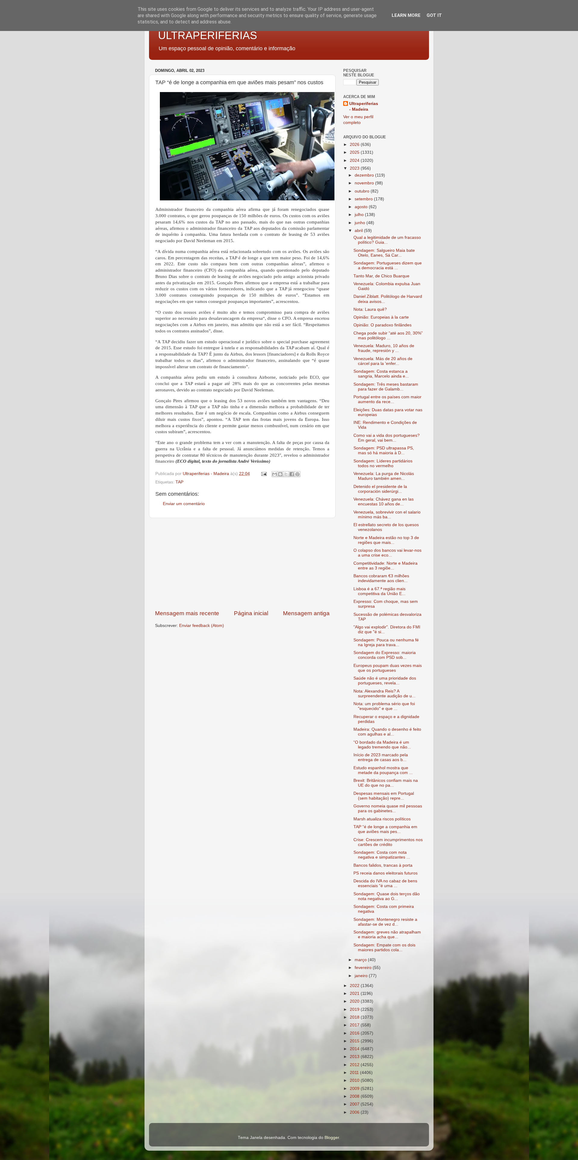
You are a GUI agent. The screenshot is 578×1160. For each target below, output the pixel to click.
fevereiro (364, 967)
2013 (355, 1056)
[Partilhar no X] (286, 474)
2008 (355, 1096)
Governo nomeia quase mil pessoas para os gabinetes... (387, 808)
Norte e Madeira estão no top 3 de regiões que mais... (386, 540)
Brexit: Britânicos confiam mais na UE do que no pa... (385, 783)
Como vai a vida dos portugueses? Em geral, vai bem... (386, 438)
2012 (355, 1065)
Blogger (332, 1137)
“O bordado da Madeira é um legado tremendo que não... (382, 744)
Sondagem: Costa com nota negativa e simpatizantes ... (381, 854)
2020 (355, 1001)
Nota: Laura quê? (370, 309)
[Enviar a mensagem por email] (275, 474)
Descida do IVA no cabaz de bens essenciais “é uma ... (385, 883)
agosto (362, 207)
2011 (355, 1072)
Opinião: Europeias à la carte (381, 317)
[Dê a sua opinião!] (280, 474)
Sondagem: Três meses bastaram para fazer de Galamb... (385, 386)
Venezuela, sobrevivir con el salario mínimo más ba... (387, 514)
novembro (365, 183)
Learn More (406, 15)
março (361, 960)
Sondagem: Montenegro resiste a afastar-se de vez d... (385, 922)
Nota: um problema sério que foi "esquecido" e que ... (384, 706)
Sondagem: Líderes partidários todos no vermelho (382, 463)
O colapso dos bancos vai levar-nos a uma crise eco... (387, 552)
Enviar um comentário (184, 503)
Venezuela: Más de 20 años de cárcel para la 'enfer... (382, 361)
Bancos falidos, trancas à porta (382, 865)
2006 (355, 1112)
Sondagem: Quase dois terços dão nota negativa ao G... (386, 896)
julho (360, 214)
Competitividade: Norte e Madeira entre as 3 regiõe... (385, 565)
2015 (355, 1041)
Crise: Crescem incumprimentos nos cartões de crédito (388, 842)
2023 (355, 168)
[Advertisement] (242, 563)
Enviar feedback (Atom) (201, 625)
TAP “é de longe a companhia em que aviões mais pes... (385, 829)
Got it (434, 15)
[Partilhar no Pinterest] (297, 474)
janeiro (362, 975)
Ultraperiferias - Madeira (363, 106)
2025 (355, 152)
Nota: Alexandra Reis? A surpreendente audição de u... (384, 693)
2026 (355, 144)
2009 (355, 1088)
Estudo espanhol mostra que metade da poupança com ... (383, 770)
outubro (363, 191)
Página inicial (251, 613)
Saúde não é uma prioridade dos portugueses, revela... (384, 680)
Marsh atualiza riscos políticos (382, 819)
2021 (355, 993)
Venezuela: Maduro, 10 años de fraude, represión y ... (383, 348)
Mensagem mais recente (187, 613)
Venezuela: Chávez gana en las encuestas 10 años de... (383, 501)
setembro (364, 199)
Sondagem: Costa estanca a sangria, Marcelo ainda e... (381, 373)
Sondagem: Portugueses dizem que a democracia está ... (387, 265)
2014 (355, 1049)
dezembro (365, 175)
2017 (355, 1025)
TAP (179, 482)
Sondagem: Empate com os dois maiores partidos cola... (384, 947)
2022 (355, 985)
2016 (355, 1033)
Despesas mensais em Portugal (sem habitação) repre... (383, 796)
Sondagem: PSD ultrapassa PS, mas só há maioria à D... (383, 450)
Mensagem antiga (306, 613)
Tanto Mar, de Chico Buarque (381, 276)
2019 (355, 1009)
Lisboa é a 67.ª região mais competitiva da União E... (379, 591)
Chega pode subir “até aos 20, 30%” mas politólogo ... (388, 335)
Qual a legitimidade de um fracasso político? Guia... (387, 240)
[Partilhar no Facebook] (292, 474)
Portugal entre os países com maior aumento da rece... (387, 399)
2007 (355, 1104)
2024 (355, 160)
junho (360, 223)
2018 (355, 1017)
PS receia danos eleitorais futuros (385, 873)
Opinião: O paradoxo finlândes (382, 325)
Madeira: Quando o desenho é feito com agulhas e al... (387, 731)
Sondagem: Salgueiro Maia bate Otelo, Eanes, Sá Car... (384, 253)
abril (359, 230)
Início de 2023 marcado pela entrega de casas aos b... (380, 757)
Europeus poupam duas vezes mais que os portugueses (387, 668)
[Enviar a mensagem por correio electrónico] (263, 473)
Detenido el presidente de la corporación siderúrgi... (380, 489)
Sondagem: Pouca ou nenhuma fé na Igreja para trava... (386, 642)
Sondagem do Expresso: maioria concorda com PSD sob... (384, 655)
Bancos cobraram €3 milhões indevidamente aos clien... (381, 578)
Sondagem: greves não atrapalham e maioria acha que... (387, 934)
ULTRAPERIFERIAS (207, 35)
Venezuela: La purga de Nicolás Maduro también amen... (383, 476)
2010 (355, 1080)
